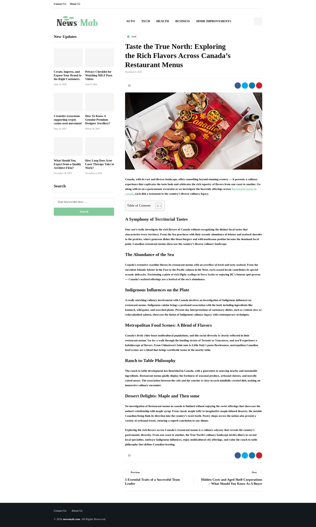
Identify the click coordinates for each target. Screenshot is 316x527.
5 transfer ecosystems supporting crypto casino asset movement (68, 119)
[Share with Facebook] (238, 85)
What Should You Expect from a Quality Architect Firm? (67, 164)
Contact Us (60, 4)
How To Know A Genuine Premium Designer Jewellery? (97, 119)
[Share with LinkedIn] (252, 85)
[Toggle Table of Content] (157, 206)
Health (162, 21)
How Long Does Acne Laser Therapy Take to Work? (99, 164)
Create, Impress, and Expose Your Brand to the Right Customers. (67, 75)
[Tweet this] (245, 85)
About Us (75, 4)
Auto (130, 21)
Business (182, 21)
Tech (145, 21)
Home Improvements (213, 21)
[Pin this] (259, 85)
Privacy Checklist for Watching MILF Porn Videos (98, 75)
